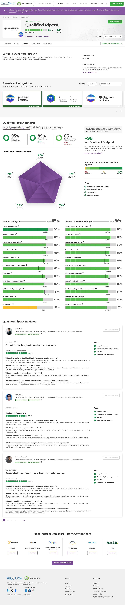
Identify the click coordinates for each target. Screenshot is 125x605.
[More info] (43, 153)
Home (4, 17)
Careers (95, 586)
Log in (67, 583)
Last (24, 520)
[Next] (20, 520)
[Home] (24, 4)
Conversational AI (13, 17)
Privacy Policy (97, 594)
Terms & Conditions (99, 591)
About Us (75, 3)
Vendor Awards (84, 3)
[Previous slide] (116, 111)
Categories (59, 3)
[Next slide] (120, 111)
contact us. (12, 12)
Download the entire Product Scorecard (16, 129)
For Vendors (94, 3)
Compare (67, 3)
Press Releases (98, 588)
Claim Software (115, 21)
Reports (68, 589)
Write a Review (117, 3)
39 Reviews (29, 36)
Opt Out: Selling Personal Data (103, 597)
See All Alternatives (62, 563)
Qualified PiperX (24, 17)
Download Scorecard (111, 43)
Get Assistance (90, 72)
